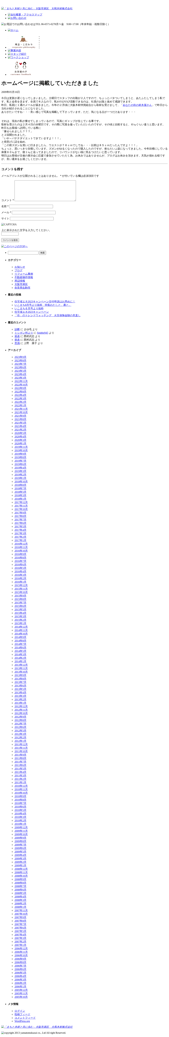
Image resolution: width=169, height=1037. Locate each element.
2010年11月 (21, 789)
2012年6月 (20, 727)
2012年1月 (20, 741)
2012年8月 (20, 720)
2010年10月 (21, 792)
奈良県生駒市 (22, 287)
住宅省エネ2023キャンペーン (32, 311)
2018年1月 (20, 498)
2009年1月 (20, 865)
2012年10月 (21, 713)
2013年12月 (21, 664)
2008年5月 (20, 893)
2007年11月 (21, 910)
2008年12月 (21, 869)
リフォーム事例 (24, 273)
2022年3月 (20, 398)
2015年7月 (20, 602)
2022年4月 (20, 395)
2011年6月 (20, 765)
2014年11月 (21, 630)
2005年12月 (21, 990)
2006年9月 (20, 958)
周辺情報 (20, 280)
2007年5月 (20, 931)
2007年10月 (21, 913)
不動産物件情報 (24, 277)
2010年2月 (20, 820)
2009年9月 (20, 837)
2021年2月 (20, 429)
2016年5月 (20, 568)
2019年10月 (21, 450)
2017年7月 (20, 519)
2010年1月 (20, 824)
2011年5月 (20, 768)
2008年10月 (21, 875)
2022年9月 (20, 388)
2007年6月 (20, 927)
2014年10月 (21, 633)
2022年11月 (21, 381)
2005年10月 (21, 996)
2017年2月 (20, 536)
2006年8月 (20, 962)
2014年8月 (20, 640)
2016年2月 (20, 578)
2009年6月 (20, 848)
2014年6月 (20, 647)
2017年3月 (20, 533)
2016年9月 (20, 554)
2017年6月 (20, 523)
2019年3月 (20, 471)
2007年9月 (20, 917)
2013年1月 (20, 702)
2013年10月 (21, 671)
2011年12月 (21, 744)
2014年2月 (20, 658)
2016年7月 (20, 561)
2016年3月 (20, 575)
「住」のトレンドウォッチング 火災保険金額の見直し (48, 315)
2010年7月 (20, 803)
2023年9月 (20, 357)
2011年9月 (20, 754)
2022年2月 (20, 402)
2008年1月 (20, 907)
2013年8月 (20, 678)
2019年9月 (20, 453)
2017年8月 (20, 516)
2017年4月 (20, 530)
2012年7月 (20, 723)
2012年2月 (20, 737)
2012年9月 (20, 716)
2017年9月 (20, 512)
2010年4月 (20, 813)
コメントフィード (25, 1017)
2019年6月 (20, 464)
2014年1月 (20, 661)
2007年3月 (20, 938)
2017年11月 (21, 505)
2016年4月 (20, 571)
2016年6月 (20, 564)
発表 (17, 336)
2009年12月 (21, 827)
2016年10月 (21, 550)
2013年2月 (20, 699)
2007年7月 (20, 924)
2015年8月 (20, 599)
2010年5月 (20, 810)
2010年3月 (20, 817)
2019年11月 (21, 447)
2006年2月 (20, 983)
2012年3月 (20, 734)
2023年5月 (20, 370)
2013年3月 (20, 696)
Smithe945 (42, 332)
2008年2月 (20, 903)
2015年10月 (21, 592)
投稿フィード (22, 1014)
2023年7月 (20, 364)
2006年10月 (21, 955)
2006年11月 (21, 952)
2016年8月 (20, 557)
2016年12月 (21, 543)
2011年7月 (20, 761)
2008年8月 (20, 882)
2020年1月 (20, 443)
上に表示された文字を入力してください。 (26, 230)
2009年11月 (21, 830)
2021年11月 (21, 408)
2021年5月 (20, 422)
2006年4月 (20, 976)
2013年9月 (20, 675)
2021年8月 (20, 419)
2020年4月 (20, 436)
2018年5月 (20, 491)
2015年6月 (20, 606)
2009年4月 (20, 855)
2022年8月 (20, 391)
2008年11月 (21, 872)
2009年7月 (20, 844)
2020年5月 (20, 433)
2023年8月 (20, 360)
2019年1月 (20, 478)
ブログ (18, 270)
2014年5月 (20, 651)
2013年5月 (20, 689)
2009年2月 (20, 862)
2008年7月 (20, 886)
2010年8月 (20, 799)
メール (6, 212)
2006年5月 (20, 972)
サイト (5, 218)
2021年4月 (20, 426)
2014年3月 (20, 654)
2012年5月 (20, 730)
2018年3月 (20, 495)
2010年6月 (20, 806)
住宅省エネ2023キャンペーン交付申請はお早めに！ (45, 301)
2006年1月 (20, 986)
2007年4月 (20, 934)
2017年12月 (21, 502)
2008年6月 (20, 889)
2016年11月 (21, 547)
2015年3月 (20, 616)
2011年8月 (20, 758)
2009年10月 (21, 834)
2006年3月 (20, 979)
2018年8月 (20, 485)
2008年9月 (20, 879)
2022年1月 (20, 405)
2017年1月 (20, 540)
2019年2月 (20, 474)
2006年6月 (20, 969)
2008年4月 (20, 896)
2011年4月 (20, 772)
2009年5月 (20, 851)
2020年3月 (20, 440)
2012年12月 (21, 706)
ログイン (20, 1010)
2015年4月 (20, 613)
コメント (7, 200)
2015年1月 (20, 623)
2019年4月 (20, 467)
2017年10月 (21, 509)
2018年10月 (21, 481)
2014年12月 (21, 626)
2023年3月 (20, 377)
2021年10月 (21, 412)
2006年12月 (21, 948)
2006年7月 (20, 965)
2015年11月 (21, 588)
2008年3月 (20, 900)
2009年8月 (20, 841)
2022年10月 (21, 384)
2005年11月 (21, 993)
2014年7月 (20, 644)
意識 (17, 343)
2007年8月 (20, 920)
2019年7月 (20, 460)
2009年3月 (20, 858)
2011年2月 (20, 779)
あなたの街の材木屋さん (137, 105)
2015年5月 (20, 609)
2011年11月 (21, 747)
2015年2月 (20, 619)
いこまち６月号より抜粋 (29, 308)
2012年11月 (21, 709)
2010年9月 (20, 796)
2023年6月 (20, 367)
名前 (5, 206)
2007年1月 (20, 945)
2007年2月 (20, 941)
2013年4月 (20, 692)
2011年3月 (20, 775)
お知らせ (20, 267)
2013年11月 (21, 668)
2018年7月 (20, 488)
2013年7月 (20, 682)
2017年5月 (20, 526)
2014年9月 (20, 637)
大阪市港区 (21, 284)
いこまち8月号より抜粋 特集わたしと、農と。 (43, 305)
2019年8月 (20, 457)
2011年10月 (21, 751)
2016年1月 (20, 581)
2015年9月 (20, 595)
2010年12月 (21, 786)
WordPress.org (22, 1021)
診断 (17, 329)
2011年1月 (20, 782)
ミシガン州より (24, 332)
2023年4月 (20, 374)
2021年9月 (20, 415)
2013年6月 (20, 685)
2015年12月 (21, 585)
